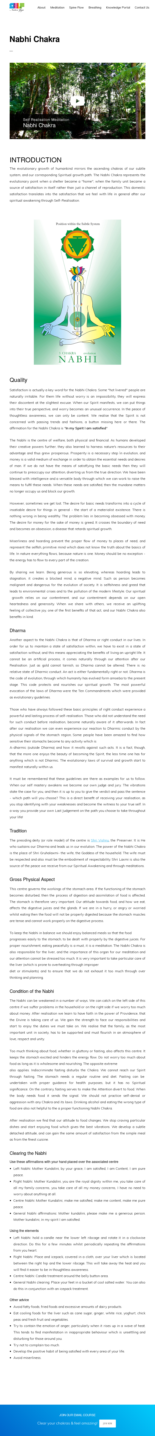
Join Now (107, 1423)
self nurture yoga (16, 7)
